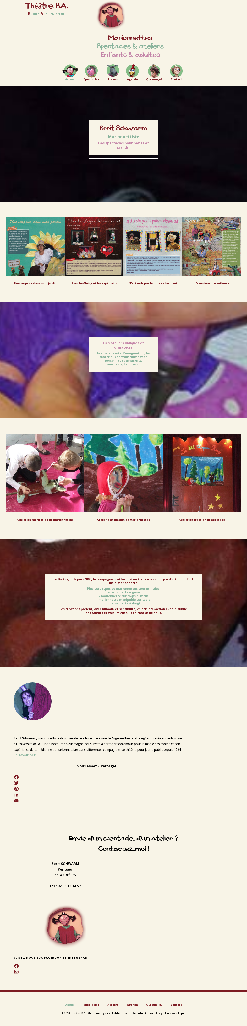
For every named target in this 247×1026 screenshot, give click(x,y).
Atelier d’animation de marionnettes (123, 520)
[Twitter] (98, 783)
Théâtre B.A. (46, 6)
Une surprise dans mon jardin (35, 283)
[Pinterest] (98, 789)
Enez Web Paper (175, 1013)
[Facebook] (98, 777)
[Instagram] (65, 972)
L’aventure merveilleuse (212, 283)
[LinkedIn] (98, 795)
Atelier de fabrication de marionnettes (45, 520)
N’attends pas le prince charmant (153, 283)
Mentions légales (99, 1013)
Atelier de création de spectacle (202, 520)
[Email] (98, 800)
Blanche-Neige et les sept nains (94, 283)
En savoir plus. (25, 755)
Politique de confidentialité (130, 1013)
